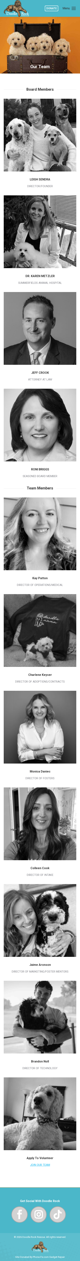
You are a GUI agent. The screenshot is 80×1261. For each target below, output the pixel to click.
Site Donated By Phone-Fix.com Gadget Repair (40, 1257)
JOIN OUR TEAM (40, 1165)
